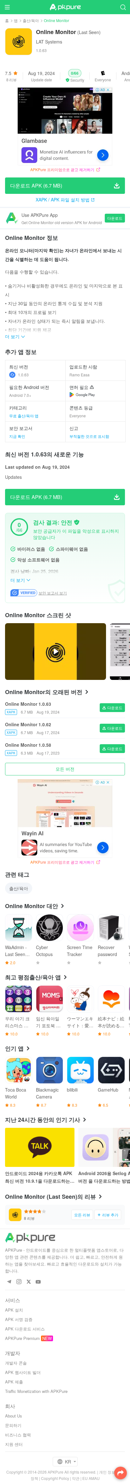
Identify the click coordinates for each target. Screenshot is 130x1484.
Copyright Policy (55, 1478)
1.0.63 (23, 374)
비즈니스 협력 (18, 1435)
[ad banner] (65, 126)
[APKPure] (65, 7)
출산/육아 (31, 20)
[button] (74, 76)
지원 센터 (14, 1444)
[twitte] (28, 1282)
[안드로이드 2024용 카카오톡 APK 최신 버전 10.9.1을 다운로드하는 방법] (39, 1147)
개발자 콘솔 (16, 1363)
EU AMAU (91, 1478)
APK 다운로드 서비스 (25, 1329)
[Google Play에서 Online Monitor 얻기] (82, 394)
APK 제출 (14, 1382)
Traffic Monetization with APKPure (36, 1391)
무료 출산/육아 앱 (23, 415)
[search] (123, 7)
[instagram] (19, 1282)
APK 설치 (14, 1310)
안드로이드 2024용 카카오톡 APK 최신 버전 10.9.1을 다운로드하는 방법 (38, 1177)
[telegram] (9, 1282)
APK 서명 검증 (18, 1319)
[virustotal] (77, 522)
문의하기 (13, 1425)
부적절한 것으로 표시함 (89, 436)
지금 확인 (17, 436)
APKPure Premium (22, 1338)
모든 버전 (65, 769)
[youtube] (38, 1282)
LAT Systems (49, 41)
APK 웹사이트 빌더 (23, 1372)
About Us (13, 1416)
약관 (76, 1478)
